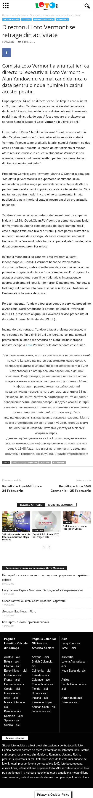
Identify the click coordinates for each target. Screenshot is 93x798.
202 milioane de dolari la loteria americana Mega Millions (16, 537)
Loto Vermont (29, 462)
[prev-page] (44, 547)
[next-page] (49, 547)
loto (15, 462)
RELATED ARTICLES (31, 504)
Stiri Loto (62, 19)
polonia (45, 462)
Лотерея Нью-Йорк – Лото (19, 611)
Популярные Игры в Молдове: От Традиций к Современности (42, 590)
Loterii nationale (43, 19)
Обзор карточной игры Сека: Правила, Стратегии (34, 601)
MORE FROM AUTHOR (60, 504)
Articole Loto (19, 15)
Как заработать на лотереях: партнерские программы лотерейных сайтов (45, 577)
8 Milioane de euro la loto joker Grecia (75, 527)
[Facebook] (6, 52)
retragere (58, 462)
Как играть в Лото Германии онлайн (25, 622)
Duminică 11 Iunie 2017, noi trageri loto (45, 535)
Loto (29, 345)
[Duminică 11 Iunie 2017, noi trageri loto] (46, 521)
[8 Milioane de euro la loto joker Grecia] (77, 517)
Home (5, 15)
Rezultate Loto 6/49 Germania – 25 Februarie (70, 488)
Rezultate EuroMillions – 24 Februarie (22, 488)
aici (18, 657)
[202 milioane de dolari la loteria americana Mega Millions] (16, 521)
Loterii (26, 19)
